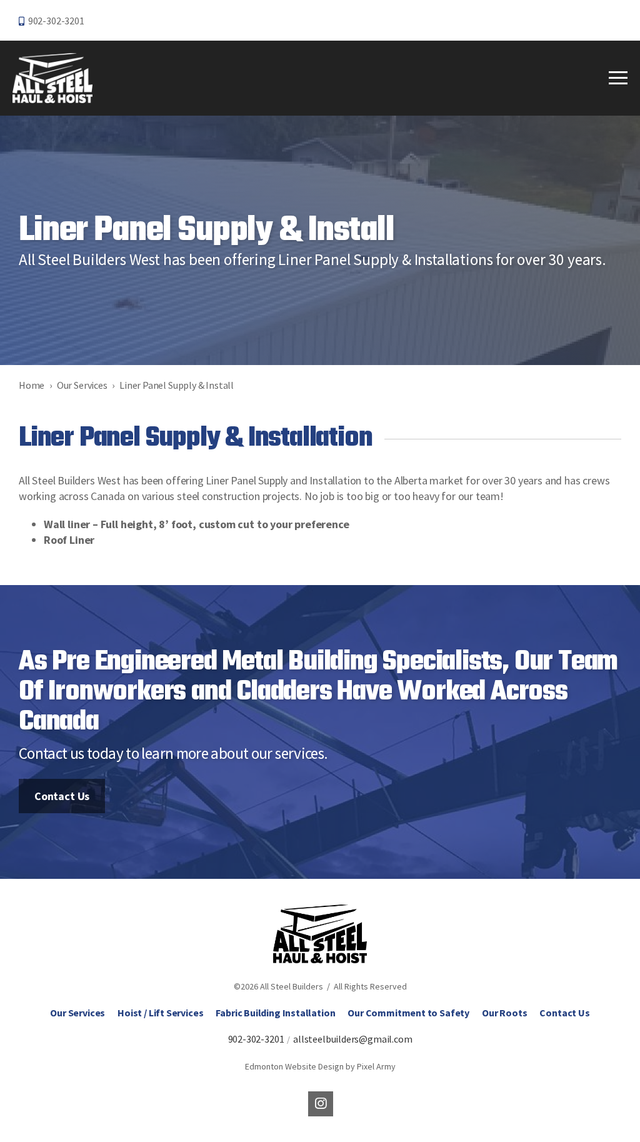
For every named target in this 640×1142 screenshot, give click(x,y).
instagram (320, 1103)
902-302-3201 (56, 20)
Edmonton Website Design (294, 1066)
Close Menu (618, 78)
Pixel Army (376, 1066)
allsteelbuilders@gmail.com (352, 1039)
